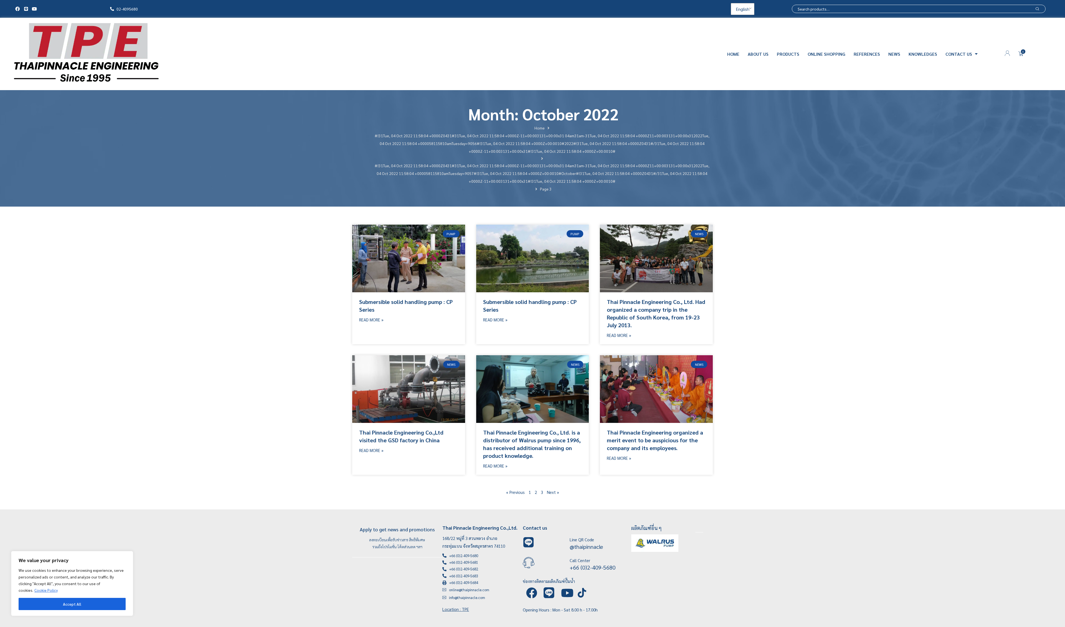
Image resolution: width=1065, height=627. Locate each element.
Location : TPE (455, 609)
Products (788, 54)
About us (758, 54)
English (742, 9)
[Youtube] (34, 9)
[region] (72, 583)
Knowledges (923, 54)
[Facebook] (17, 9)
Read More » (371, 319)
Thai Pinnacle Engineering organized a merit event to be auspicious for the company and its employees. (655, 440)
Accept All (72, 603)
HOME (733, 54)
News (894, 54)
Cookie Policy (46, 590)
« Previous (515, 492)
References (867, 54)
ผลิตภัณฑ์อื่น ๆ (646, 528)
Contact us (958, 54)
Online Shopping (826, 54)
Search (1037, 9)
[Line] (26, 9)
